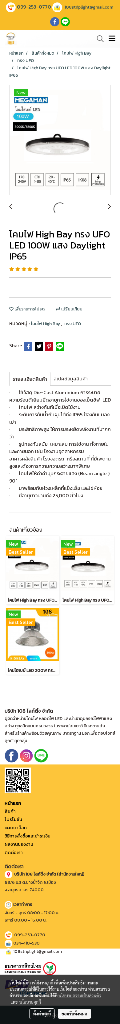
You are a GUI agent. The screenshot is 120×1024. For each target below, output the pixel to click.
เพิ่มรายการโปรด (29, 309)
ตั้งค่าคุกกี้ (42, 1013)
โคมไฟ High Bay (46, 324)
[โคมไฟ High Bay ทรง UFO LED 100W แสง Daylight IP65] (60, 140)
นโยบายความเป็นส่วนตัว (79, 995)
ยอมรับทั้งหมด (74, 1013)
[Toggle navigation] (112, 38)
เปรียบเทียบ (71, 309)
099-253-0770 (34, 6)
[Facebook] (11, 755)
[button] (98, 38)
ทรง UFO (72, 324)
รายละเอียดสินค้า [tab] (30, 379)
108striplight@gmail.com (89, 7)
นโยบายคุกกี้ (30, 1002)
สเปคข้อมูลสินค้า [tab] (71, 378)
